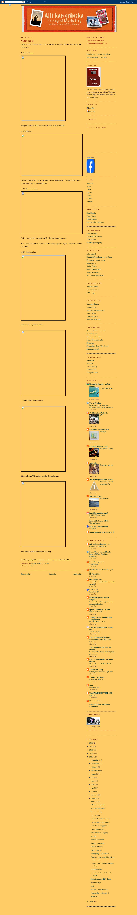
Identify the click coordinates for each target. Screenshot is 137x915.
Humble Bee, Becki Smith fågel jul (101, 570)
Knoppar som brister (98, 808)
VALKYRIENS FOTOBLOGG (100, 693)
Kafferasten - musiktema (95, 310)
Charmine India (95, 700)
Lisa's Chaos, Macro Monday (100, 551)
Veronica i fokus (95, 496)
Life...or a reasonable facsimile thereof (101, 660)
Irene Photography (96, 561)
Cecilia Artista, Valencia (98, 412)
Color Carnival (92, 333)
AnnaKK (90, 183)
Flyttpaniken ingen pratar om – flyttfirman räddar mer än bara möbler (101, 406)
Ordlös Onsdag (92, 266)
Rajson (89, 192)
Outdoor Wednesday (94, 269)
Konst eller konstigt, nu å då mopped (99, 385)
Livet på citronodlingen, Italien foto (101, 628)
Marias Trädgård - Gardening (97, 57)
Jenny (89, 186)
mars (93, 791)
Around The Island (96, 677)
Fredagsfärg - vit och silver (100, 822)
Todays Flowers (92, 372)
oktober (95, 767)
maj (93, 784)
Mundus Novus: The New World (100, 664)
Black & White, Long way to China (99, 257)
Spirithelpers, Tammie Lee (99, 544)
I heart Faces (91, 216)
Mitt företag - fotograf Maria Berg (99, 54)
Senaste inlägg (26, 574)
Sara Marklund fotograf (98, 513)
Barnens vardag (96, 811)
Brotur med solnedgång (99, 832)
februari (95, 795)
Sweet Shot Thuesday (94, 236)
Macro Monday (92, 219)
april (93, 788)
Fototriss (90, 363)
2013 (91, 743)
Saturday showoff (93, 349)
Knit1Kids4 (93, 589)
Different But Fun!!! (95, 612)
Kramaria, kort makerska (99, 429)
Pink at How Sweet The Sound (97, 346)
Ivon (91, 685)
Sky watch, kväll (93, 289)
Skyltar (93, 836)
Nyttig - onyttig (96, 850)
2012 (91, 746)
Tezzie (89, 195)
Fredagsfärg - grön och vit (100, 893)
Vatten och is (95, 801)
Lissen (89, 189)
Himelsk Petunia (92, 286)
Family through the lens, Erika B (101, 532)
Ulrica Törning (95, 403)
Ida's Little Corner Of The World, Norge (99, 521)
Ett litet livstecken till (106, 388)
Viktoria (90, 201)
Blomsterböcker (96, 869)
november (95, 763)
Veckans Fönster (92, 316)
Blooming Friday (93, 304)
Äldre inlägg (78, 574)
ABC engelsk (91, 254)
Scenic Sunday (92, 366)
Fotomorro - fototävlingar (96, 260)
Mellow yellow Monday (95, 222)
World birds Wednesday (95, 275)
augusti (94, 774)
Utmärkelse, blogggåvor (99, 825)
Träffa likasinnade (97, 839)
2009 (91, 757)
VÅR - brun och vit (97, 805)
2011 (91, 750)
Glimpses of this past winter (98, 546)
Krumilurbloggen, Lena (98, 446)
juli (93, 777)
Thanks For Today (96, 669)
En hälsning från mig (106, 465)
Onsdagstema (91, 263)
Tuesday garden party (94, 242)
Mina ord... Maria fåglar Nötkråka (98, 527)
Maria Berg (91, 108)
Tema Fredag (91, 313)
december (95, 760)
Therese (89, 198)
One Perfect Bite (95, 579)
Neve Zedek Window (96, 679)
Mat (92, 886)
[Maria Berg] (91, 172)
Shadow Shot (91, 369)
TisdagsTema (91, 239)
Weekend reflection (93, 319)
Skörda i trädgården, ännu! (100, 818)
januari (94, 798)
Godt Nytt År (93, 564)
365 (32, 565)
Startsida (52, 574)
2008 (91, 901)
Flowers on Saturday (94, 337)
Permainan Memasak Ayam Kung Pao (106, 483)
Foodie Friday (92, 307)
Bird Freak (90, 360)
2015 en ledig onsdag (106, 448)
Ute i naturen (95, 815)
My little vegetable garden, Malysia (99, 598)
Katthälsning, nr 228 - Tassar (101, 879)
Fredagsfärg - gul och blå (100, 853)
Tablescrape (91, 293)
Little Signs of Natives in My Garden (101, 672)
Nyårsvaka (94, 896)
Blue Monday (92, 213)
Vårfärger (103, 432)
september (95, 770)
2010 (91, 753)
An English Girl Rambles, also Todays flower (100, 618)
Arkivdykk (92, 695)
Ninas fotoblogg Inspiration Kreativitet (99, 705)
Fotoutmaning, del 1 (98, 829)
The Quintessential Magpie (99, 637)
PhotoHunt (90, 343)
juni (93, 781)
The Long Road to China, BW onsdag (100, 648)
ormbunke (93, 463)
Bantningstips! (96, 882)
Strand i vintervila (97, 843)
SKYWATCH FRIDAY (97, 622)
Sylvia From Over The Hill (99, 609)
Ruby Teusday (92, 233)
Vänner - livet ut (96, 846)
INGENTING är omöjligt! (97, 515)
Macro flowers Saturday (95, 340)
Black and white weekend (96, 331)
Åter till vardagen (94, 632)
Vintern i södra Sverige (99, 889)
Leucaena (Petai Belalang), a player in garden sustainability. (101, 603)
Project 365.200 (94, 592)
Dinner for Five (94, 687)
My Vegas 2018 (94, 574)
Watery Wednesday (93, 272)
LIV (101, 415)
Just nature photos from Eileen (101, 479)
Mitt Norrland (104, 498)
